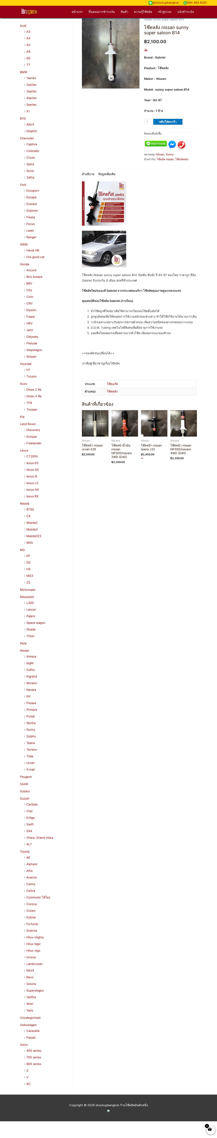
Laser (30, 230)
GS (28, 562)
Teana (30, 743)
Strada (30, 629)
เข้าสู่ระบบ (165, 12)
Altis (29, 871)
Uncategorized (30, 1017)
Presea (31, 703)
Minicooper (28, 589)
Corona (31, 904)
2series (31, 84)
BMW (23, 72)
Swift (30, 824)
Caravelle (33, 1031)
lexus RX (32, 496)
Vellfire (31, 997)
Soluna (31, 984)
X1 (28, 111)
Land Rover (28, 424)
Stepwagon (34, 350)
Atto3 (30, 124)
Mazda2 (31, 523)
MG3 (29, 576)
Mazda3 (32, 529)
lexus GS (32, 469)
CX (28, 516)
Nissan (24, 650)
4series (31, 98)
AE (28, 857)
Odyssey (32, 336)
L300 (30, 603)
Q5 (28, 58)
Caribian (32, 804)
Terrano (31, 749)
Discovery (33, 430)
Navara (31, 690)
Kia (22, 417)
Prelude (31, 343)
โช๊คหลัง (112, 391)
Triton (30, 636)
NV (28, 696)
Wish (29, 1004)
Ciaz (29, 811)
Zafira (30, 177)
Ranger (31, 237)
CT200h (32, 456)
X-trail (30, 769)
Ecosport (32, 190)
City (29, 290)
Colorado (32, 151)
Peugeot (26, 777)
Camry (30, 884)
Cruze (30, 157)
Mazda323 (33, 536)
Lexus (24, 450)
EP (28, 556)
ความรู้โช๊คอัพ (143, 12)
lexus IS (31, 476)
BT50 (30, 509)
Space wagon (35, 623)
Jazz (29, 330)
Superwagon (35, 990)
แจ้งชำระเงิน (185, 12)
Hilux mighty (35, 937)
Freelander (33, 443)
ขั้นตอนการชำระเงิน (101, 12)
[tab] (88, 174)
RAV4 (30, 970)
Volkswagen (28, 1025)
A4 (28, 38)
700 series (33, 1057)
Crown (31, 910)
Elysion (31, 310)
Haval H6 (32, 250)
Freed (30, 316)
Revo (30, 977)
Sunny (30, 729)
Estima (31, 917)
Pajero (30, 616)
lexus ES (32, 463)
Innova (31, 957)
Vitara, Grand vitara (39, 837)
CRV (29, 303)
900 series (33, 1064)
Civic (29, 297)
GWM (24, 244)
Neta (23, 643)
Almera (31, 656)
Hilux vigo (33, 950)
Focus (30, 224)
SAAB (24, 784)
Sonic (30, 171)
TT (28, 65)
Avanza (31, 877)
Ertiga (30, 818)
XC (28, 1084)
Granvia (31, 930)
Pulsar (30, 716)
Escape (31, 197)
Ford (23, 185)
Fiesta (30, 217)
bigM (29, 663)
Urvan (30, 763)
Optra (30, 164)
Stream (31, 356)
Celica (30, 891)
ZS (28, 582)
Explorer (32, 210)
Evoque (31, 436)
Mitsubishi (27, 597)
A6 (28, 51)
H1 (28, 370)
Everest (31, 204)
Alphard (31, 864)
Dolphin (31, 131)
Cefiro (30, 670)
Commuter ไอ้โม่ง (38, 897)
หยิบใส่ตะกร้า (168, 122)
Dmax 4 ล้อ (33, 396)
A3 (28, 31)
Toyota (24, 851)
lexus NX (32, 489)
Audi (23, 25)
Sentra (31, 723)
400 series (33, 1050)
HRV (29, 323)
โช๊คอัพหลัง (181, 159)
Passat (31, 1037)
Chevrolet (27, 138)
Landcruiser (34, 964)
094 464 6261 (197, 2)
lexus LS (32, 483)
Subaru (25, 791)
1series (31, 78)
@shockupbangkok (165, 2)
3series (31, 91)
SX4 (29, 831)
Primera (31, 709)
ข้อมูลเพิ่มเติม (106, 174)
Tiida (29, 756)
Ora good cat (35, 257)
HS (28, 569)
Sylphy (31, 736)
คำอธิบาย (88, 174)
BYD (23, 118)
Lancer (31, 609)
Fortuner (32, 924)
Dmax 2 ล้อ (33, 389)
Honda (24, 264)
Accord (31, 270)
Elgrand (31, 676)
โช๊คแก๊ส (112, 384)
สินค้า (124, 12)
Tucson (31, 376)
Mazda (24, 503)
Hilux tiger (33, 944)
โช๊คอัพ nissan (165, 159)
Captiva (31, 144)
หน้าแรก (77, 12)
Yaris (29, 1010)
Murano (31, 683)
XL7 (29, 844)
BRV (29, 283)
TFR (29, 403)
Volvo (24, 1045)
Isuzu (23, 383)
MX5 (29, 542)
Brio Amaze (34, 277)
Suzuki (24, 798)
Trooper (31, 409)
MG (22, 550)
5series (31, 104)
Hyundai (25, 364)
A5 (28, 45)
